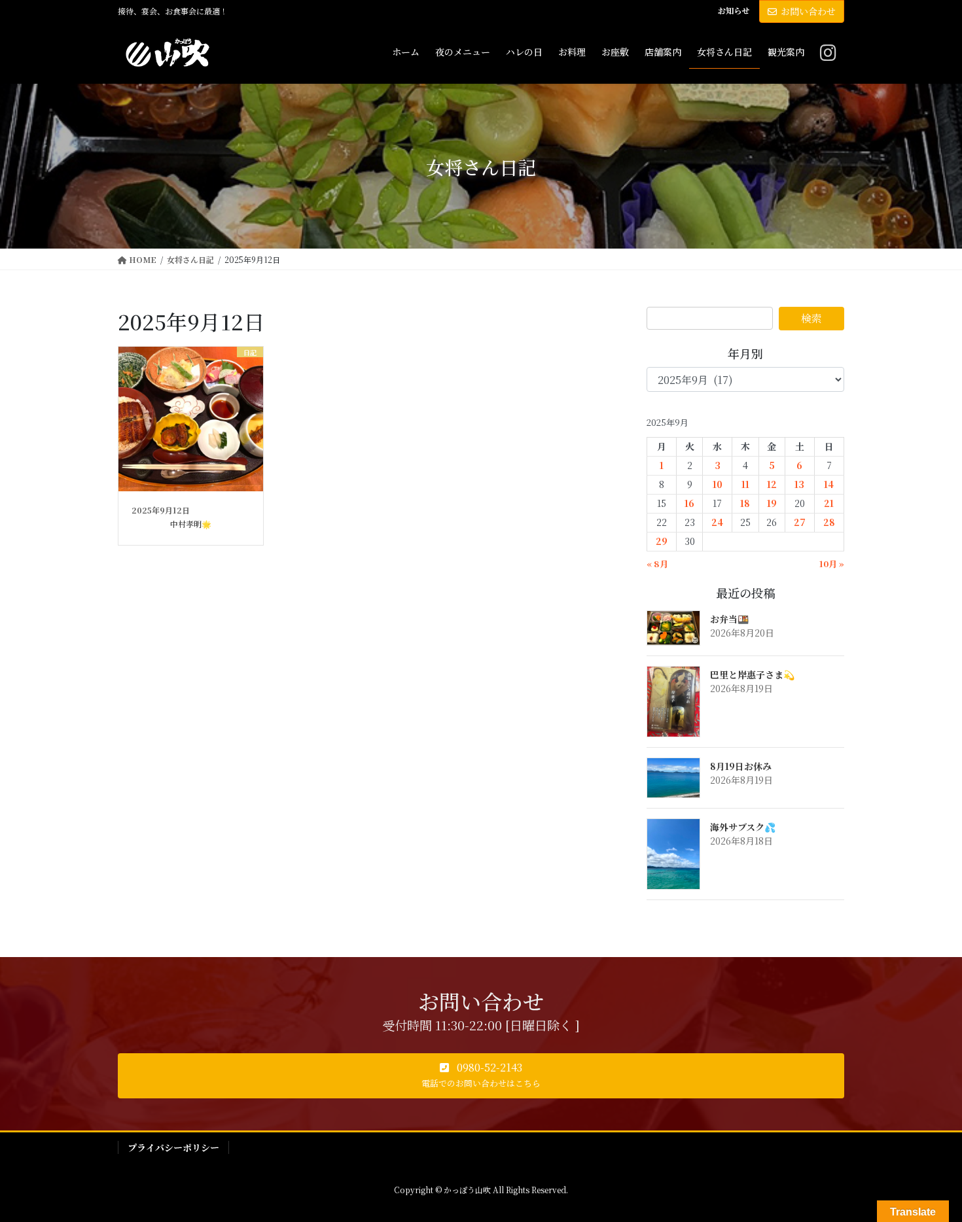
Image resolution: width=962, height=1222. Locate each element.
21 (829, 503)
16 (689, 503)
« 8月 (657, 563)
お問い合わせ (808, 11)
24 (717, 522)
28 (829, 522)
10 (717, 484)
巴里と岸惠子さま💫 (752, 674)
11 (745, 484)
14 (829, 484)
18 (745, 503)
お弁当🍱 (729, 618)
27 (800, 522)
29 (662, 541)
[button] (481, 1076)
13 (799, 484)
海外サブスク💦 (742, 826)
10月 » (831, 563)
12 (772, 484)
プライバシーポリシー (173, 1147)
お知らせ (733, 10)
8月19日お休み (741, 766)
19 (772, 503)
